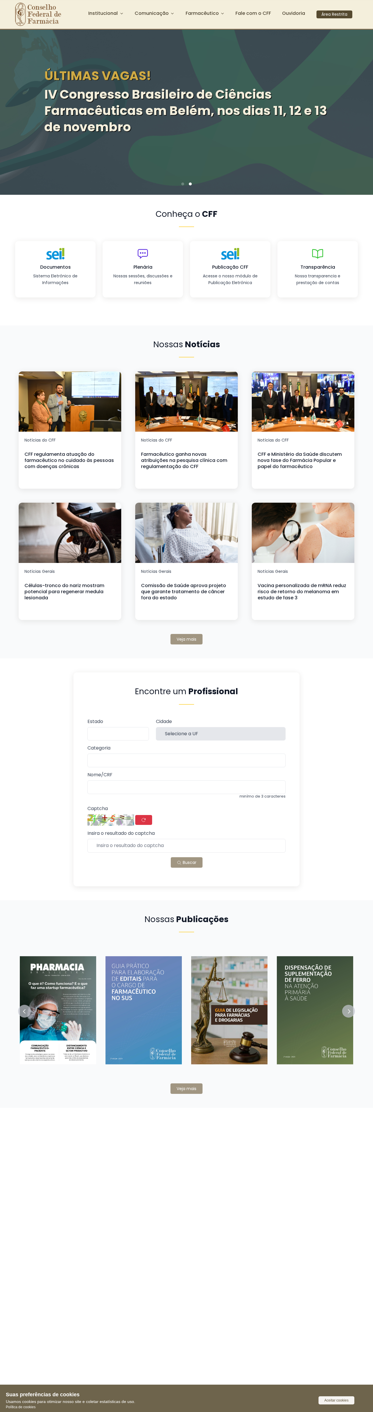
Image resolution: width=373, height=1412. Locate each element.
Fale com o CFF (253, 13)
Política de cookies (21, 1407)
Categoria (98, 748)
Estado (95, 722)
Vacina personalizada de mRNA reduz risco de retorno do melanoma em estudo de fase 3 (302, 591)
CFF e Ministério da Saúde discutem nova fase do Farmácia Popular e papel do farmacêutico (300, 460)
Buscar (189, 862)
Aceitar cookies (336, 1400)
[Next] (359, 110)
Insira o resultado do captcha (121, 833)
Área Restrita (334, 14)
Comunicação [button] (152, 13)
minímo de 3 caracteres (263, 796)
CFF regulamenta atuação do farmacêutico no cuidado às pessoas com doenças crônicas (69, 460)
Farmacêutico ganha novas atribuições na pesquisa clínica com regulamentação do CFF (184, 460)
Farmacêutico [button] (202, 13)
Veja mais (186, 639)
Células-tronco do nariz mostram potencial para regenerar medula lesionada (64, 591)
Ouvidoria (293, 13)
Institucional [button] (103, 13)
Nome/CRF (99, 775)
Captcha (97, 809)
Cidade (164, 722)
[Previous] (13, 110)
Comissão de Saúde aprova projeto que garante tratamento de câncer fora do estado (183, 591)
